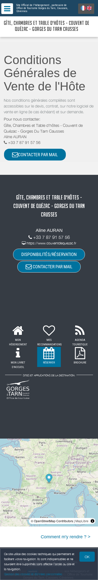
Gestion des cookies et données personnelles (33, 574)
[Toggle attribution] (92, 521)
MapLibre (81, 521)
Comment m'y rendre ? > (65, 536)
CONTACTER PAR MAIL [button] (38, 154)
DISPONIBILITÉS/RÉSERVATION (49, 254)
